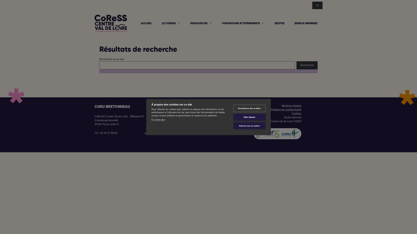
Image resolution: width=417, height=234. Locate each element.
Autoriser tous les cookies (249, 126)
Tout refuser (249, 117)
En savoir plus (158, 119)
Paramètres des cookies (249, 108)
